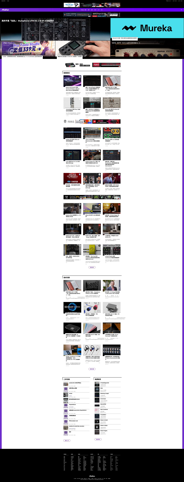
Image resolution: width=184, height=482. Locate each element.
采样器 (104, 467)
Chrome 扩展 (99, 478)
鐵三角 (116, 457)
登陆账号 (4, 0)
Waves (111, 470)
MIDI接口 (99, 458)
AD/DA (104, 463)
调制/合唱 (84, 462)
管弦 (64, 461)
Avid (116, 458)
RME (116, 466)
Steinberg (111, 468)
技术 (95, 9)
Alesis (116, 456)
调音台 (79, 462)
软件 (92, 9)
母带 (84, 458)
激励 (78, 456)
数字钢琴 (104, 461)
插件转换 (92, 467)
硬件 (89, 9)
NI (115, 464)
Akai (110, 457)
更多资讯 (92, 267)
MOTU (111, 464)
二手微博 (181, 0)
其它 (71, 470)
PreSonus (111, 465)
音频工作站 (92, 456)
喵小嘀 (82, 478)
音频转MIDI (84, 464)
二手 (98, 9)
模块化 (72, 464)
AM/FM (72, 458)
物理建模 (72, 468)
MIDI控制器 (99, 457)
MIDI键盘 (99, 456)
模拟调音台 (99, 461)
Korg (111, 462)
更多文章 (92, 369)
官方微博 (175, 0)
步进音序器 (92, 466)
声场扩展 (79, 461)
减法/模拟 (72, 456)
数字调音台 (99, 462)
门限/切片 (79, 466)
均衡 (78, 465)
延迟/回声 (79, 458)
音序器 (104, 470)
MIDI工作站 (92, 458)
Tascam (111, 467)
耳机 (98, 464)
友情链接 (109, 478)
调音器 (84, 470)
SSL (110, 466)
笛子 (64, 466)
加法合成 (72, 457)
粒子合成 (72, 461)
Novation (116, 465)
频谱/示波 (84, 457)
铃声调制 (84, 468)
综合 (64, 470)
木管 (64, 468)
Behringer (111, 458)
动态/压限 (84, 461)
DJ (103, 458)
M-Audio (116, 463)
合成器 (104, 456)
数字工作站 (104, 465)
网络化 (84, 467)
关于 (102, 478)
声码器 (79, 467)
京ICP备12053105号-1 (92, 479)
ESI (115, 461)
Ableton (111, 456)
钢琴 (64, 463)
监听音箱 (99, 467)
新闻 (85, 9)
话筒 (98, 463)
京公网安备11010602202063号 (99, 479)
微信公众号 (169, 0)
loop (64, 464)
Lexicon (116, 462)
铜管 (64, 456)
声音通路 (84, 465)
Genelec (111, 461)
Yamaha (116, 470)
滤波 (78, 464)
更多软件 (98, 439)
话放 (98, 465)
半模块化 (72, 463)
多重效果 (79, 468)
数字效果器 (99, 470)
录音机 (84, 466)
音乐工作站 (92, 457)
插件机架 (92, 462)
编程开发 (92, 470)
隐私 (106, 478)
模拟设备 (104, 457)
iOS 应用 (75, 478)
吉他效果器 (104, 462)
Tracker (92, 463)
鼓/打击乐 (65, 462)
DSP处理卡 (99, 468)
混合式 (72, 462)
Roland (116, 467)
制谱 (91, 468)
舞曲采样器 (104, 468)
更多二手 (67, 440)
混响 (78, 457)
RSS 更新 (95, 478)
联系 (104, 478)
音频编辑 (92, 461)
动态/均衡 (104, 464)
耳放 (98, 466)
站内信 (8, 0)
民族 (64, 457)
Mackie (111, 463)
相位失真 (72, 465)
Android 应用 (78, 478)
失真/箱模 (84, 463)
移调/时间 (79, 463)
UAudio (116, 468)
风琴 (64, 467)
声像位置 (79, 470)
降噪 (84, 456)
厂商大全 (82, 9)
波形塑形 (72, 466)
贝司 (64, 458)
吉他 (64, 465)
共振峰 (72, 467)
